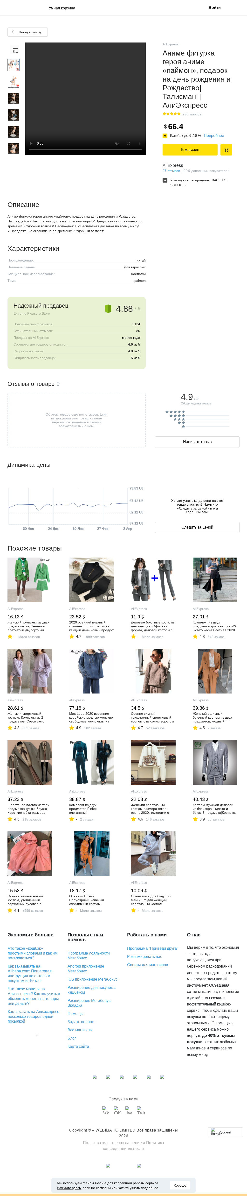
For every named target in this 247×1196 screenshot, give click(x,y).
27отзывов (171, 171)
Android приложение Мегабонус (86, 968)
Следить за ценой (197, 527)
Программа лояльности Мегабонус (89, 955)
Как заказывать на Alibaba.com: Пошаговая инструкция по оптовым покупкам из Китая (30, 973)
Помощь (75, 1014)
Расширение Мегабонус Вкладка (89, 1002)
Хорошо (180, 1185)
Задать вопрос (81, 1022)
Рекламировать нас (144, 957)
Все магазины (80, 1030)
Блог (72, 1038)
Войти (215, 8)
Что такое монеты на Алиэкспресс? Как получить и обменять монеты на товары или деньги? (34, 996)
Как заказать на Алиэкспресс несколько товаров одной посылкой (33, 1016)
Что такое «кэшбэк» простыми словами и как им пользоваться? (32, 953)
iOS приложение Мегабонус (92, 979)
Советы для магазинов (147, 965)
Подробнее (214, 136)
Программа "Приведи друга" (152, 948)
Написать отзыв (197, 442)
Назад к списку (30, 32)
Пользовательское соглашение (112, 1143)
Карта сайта (78, 1046)
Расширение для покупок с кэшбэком (92, 989)
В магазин (190, 150)
